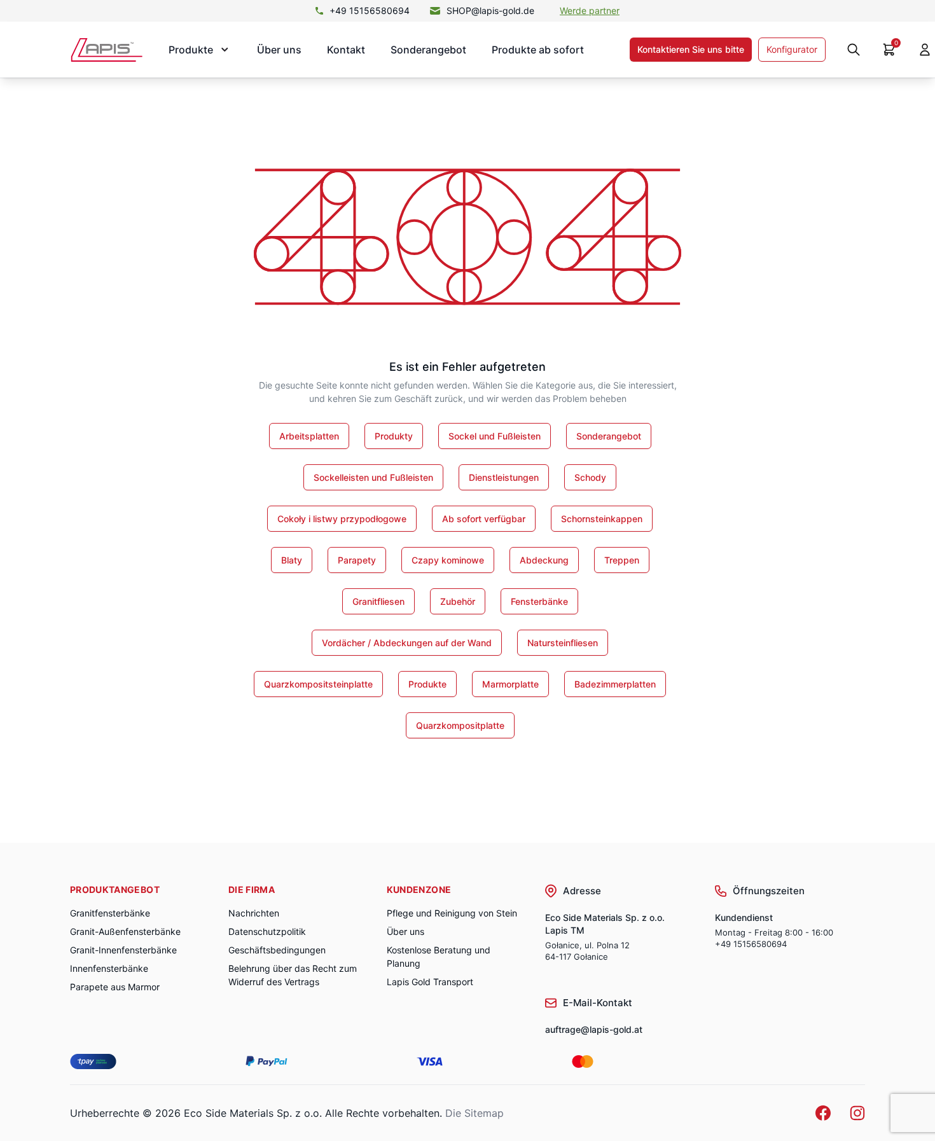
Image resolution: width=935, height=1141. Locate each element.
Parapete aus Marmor (115, 986)
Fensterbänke (539, 601)
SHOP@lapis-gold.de (490, 10)
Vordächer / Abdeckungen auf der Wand (407, 642)
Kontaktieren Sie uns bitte (690, 49)
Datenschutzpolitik (267, 931)
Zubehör (457, 601)
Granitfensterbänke (110, 913)
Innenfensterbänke (109, 968)
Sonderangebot (428, 49)
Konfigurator (791, 49)
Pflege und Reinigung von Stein (452, 913)
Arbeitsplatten (309, 436)
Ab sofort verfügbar (483, 518)
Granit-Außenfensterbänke (125, 931)
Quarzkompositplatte (460, 725)
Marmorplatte (510, 684)
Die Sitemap (474, 1113)
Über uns (279, 49)
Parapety (357, 560)
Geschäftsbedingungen (277, 949)
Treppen (621, 560)
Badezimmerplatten (615, 684)
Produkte (427, 684)
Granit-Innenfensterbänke (123, 949)
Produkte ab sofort (538, 49)
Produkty (394, 436)
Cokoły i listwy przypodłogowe (341, 518)
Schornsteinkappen (601, 518)
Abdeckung (544, 560)
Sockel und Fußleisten (494, 436)
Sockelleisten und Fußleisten (373, 477)
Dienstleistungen (504, 477)
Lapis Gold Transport (430, 981)
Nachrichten (253, 913)
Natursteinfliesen (562, 642)
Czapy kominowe (448, 560)
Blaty (291, 560)
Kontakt (346, 49)
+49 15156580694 (369, 10)
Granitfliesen (378, 601)
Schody (590, 477)
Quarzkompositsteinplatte (318, 684)
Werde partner (590, 10)
